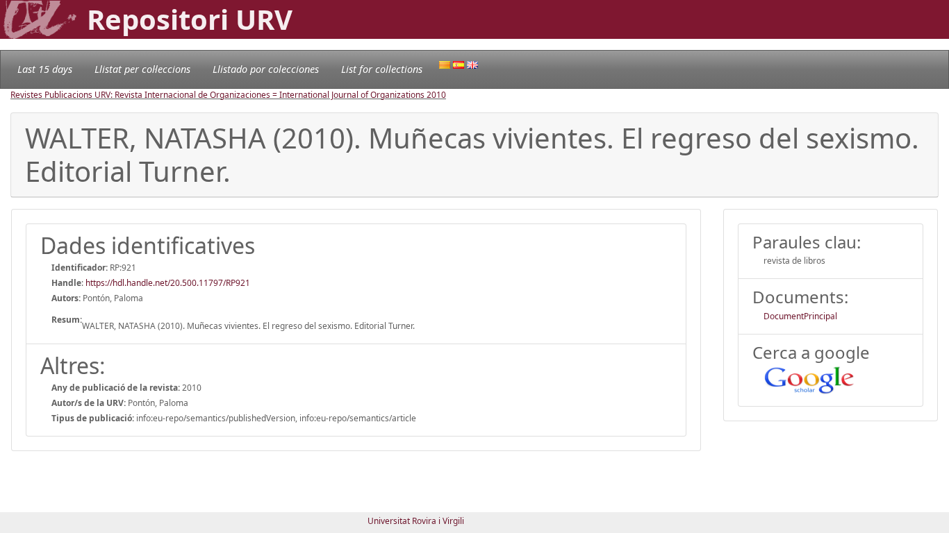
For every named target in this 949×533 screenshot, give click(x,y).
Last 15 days (44, 69)
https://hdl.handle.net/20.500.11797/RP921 (167, 283)
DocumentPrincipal (800, 316)
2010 (436, 95)
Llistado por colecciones (266, 69)
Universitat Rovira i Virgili (416, 521)
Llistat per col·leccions (142, 69)
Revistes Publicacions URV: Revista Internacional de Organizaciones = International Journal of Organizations (218, 95)
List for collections (381, 69)
